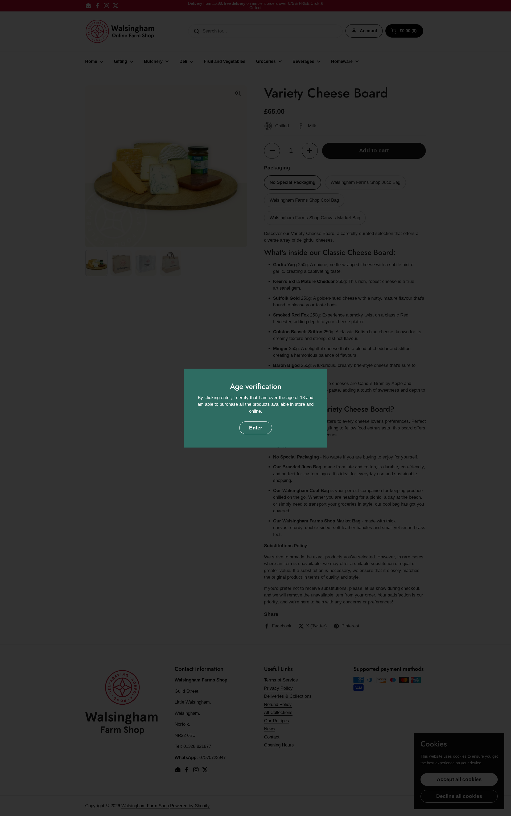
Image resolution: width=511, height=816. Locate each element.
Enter (255, 428)
